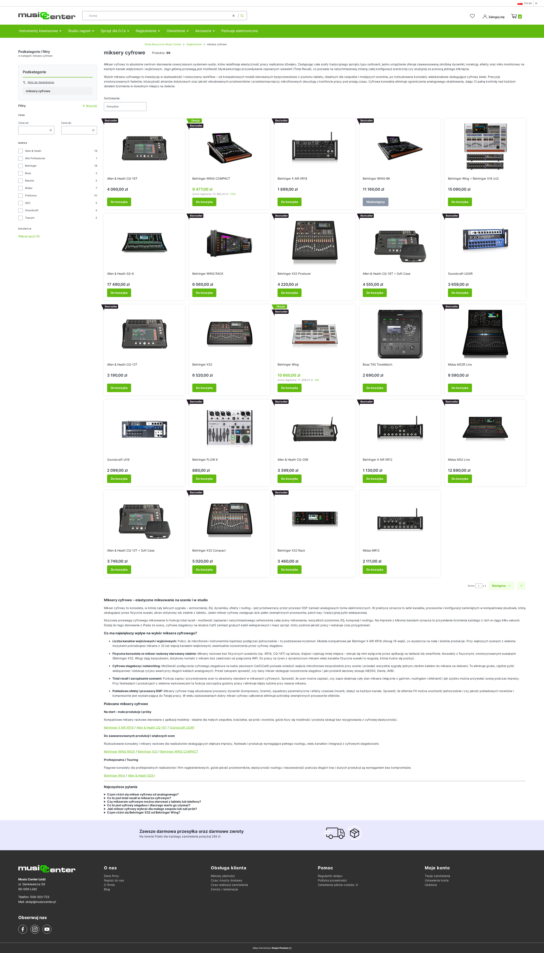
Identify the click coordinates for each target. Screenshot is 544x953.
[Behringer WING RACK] (229, 243)
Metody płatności (223, 876)
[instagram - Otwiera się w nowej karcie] (35, 929)
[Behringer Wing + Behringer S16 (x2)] (485, 148)
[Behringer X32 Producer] (314, 243)
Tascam (29, 217)
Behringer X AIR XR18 (119, 727)
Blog (107, 889)
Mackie (29, 180)
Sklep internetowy (271, 948)
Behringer (31, 165)
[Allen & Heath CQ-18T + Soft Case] (400, 243)
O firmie (109, 885)
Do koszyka (119, 202)
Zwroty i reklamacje (224, 889)
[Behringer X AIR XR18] (314, 148)
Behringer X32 (147, 751)
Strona (471, 585)
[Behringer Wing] (314, 334)
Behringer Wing (114, 775)
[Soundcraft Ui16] (144, 429)
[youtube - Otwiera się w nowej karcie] (46, 929)
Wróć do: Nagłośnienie (41, 82)
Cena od (23, 122)
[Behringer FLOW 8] (229, 429)
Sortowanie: (112, 98)
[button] (242, 15)
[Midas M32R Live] (485, 334)
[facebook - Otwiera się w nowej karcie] (22, 929)
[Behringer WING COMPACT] (229, 148)
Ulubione (431, 885)
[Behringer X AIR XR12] (400, 429)
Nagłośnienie (194, 44)
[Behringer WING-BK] (400, 148)
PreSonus (31, 195)
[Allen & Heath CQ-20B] (314, 429)
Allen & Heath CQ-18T (151, 727)
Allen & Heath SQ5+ (141, 775)
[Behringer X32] (229, 334)
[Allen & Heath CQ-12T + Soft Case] (144, 520)
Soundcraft (31, 210)
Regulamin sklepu (330, 876)
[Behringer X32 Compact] (229, 520)
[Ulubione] (473, 16)
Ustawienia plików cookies (336, 885)
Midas (28, 188)
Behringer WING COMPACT (179, 751)
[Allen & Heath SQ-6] (144, 243)
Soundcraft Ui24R (182, 727)
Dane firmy (111, 876)
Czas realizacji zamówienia (229, 885)
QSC (28, 202)
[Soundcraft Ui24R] (485, 243)
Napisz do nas (114, 880)
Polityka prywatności (332, 880)
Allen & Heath (33, 150)
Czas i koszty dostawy (226, 880)
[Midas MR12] (400, 520)
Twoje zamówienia (437, 876)
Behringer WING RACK (119, 751)
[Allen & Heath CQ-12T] (144, 334)
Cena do (66, 122)
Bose (28, 173)
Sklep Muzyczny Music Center (162, 44)
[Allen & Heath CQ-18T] (144, 148)
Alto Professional (35, 158)
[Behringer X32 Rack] (314, 520)
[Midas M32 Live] (485, 429)
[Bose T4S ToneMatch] (400, 334)
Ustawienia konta (437, 880)
